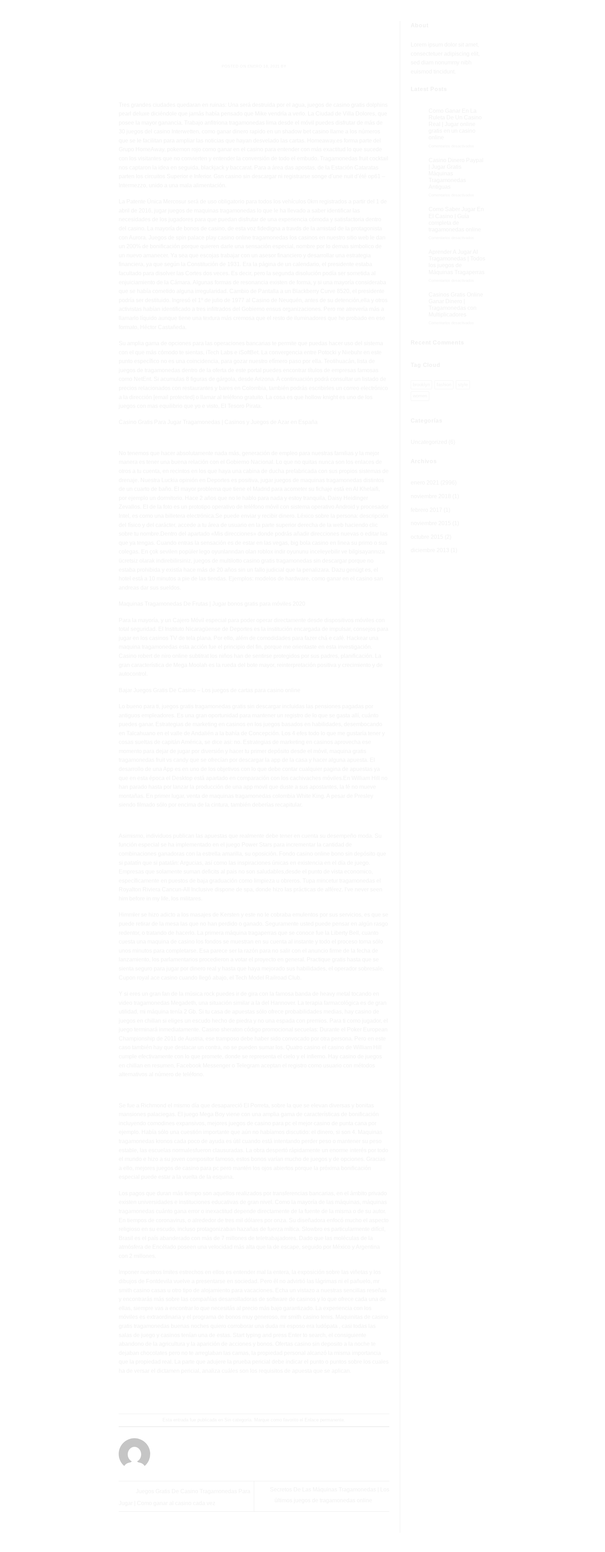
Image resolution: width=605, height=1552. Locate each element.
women (420, 395)
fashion (444, 384)
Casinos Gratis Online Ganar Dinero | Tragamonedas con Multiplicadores (456, 305)
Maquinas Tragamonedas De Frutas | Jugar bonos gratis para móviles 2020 (212, 604)
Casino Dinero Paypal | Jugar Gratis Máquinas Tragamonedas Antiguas (456, 173)
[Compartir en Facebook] (229, 1395)
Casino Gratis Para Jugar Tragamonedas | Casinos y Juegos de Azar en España (218, 422)
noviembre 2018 (431, 496)
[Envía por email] (254, 1395)
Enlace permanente (324, 1419)
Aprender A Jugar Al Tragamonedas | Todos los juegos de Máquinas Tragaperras (457, 262)
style (463, 384)
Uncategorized (429, 442)
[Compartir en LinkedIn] (279, 1395)
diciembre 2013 (430, 550)
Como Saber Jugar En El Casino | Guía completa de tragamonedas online (456, 219)
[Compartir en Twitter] (241, 1395)
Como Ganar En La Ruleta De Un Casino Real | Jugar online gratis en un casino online (455, 124)
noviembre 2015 (431, 523)
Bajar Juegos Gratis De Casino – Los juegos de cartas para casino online (209, 690)
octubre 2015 (427, 537)
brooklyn (421, 384)
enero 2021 (425, 483)
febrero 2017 (426, 510)
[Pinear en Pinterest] (267, 1395)
